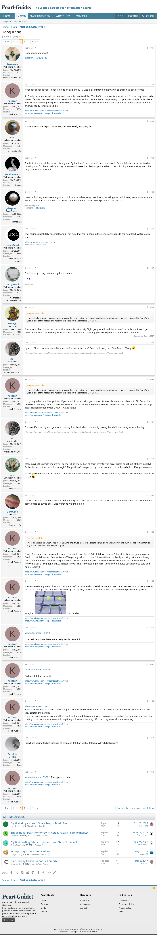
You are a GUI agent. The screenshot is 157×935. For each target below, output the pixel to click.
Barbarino (143, 826)
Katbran (7, 36)
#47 (152, 268)
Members (81, 15)
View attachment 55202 (37, 777)
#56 (152, 627)
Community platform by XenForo (78, 929)
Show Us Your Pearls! (36, 826)
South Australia (14, 114)
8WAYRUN (93, 932)
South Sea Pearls (40, 835)
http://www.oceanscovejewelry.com (40, 242)
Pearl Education (40, 15)
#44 (152, 158)
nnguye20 (144, 854)
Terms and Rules (126, 904)
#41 (152, 48)
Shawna (14, 864)
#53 (152, 495)
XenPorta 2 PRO (66, 932)
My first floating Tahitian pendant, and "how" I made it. (44, 842)
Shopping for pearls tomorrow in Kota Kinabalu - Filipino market (49, 832)
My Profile (84, 900)
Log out (83, 907)
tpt (12, 826)
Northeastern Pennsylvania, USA (13, 299)
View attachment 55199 (37, 632)
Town (19, 765)
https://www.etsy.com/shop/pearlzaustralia (43, 113)
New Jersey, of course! (15, 259)
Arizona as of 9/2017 (12, 372)
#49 (152, 342)
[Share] (147, 48)
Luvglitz (14, 854)
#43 (152, 121)
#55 (152, 581)
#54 (152, 532)
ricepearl (15, 835)
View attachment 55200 (37, 669)
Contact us (123, 900)
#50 (152, 379)
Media (43, 907)
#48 (152, 307)
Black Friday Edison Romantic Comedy (34, 861)
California (17, 334)
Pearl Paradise (38, 208)
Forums (21, 15)
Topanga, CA (16, 221)
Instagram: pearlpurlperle (36, 58)
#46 (152, 228)
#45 (152, 192)
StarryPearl (16, 845)
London (18, 185)
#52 (152, 458)
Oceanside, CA (15, 525)
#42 (152, 84)
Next (34, 41)
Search (44, 911)
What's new (63, 15)
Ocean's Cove (40, 244)
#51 (152, 422)
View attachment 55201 (37, 706)
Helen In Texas (15, 488)
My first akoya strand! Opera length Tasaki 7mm (40, 823)
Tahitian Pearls (41, 845)
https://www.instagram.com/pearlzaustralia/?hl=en (46, 110)
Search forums (20, 21)
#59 (152, 737)
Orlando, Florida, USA (12, 77)
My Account (85, 904)
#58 (152, 701)
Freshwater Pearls (38, 854)
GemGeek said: (33, 538)
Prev (7, 41)
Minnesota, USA (14, 151)
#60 (152, 772)
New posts (6, 21)
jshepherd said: (33, 313)
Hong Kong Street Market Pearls (30, 851)
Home (6, 15)
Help (121, 911)
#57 (152, 664)
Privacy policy (125, 907)
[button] (13, 16)
